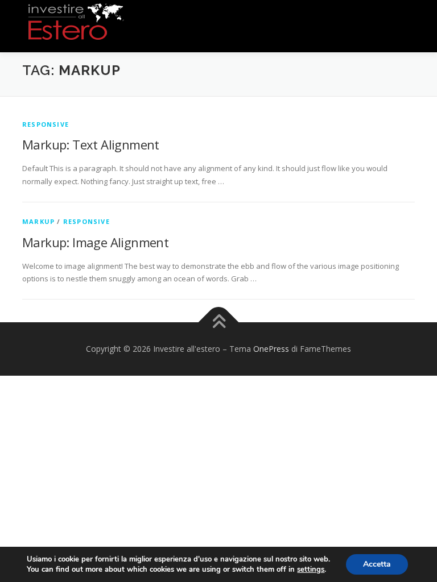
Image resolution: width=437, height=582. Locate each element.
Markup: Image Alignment (95, 242)
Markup (38, 221)
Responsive (45, 124)
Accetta (377, 564)
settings (310, 569)
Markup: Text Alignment (90, 144)
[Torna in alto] (219, 322)
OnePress (271, 348)
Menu (405, 21)
